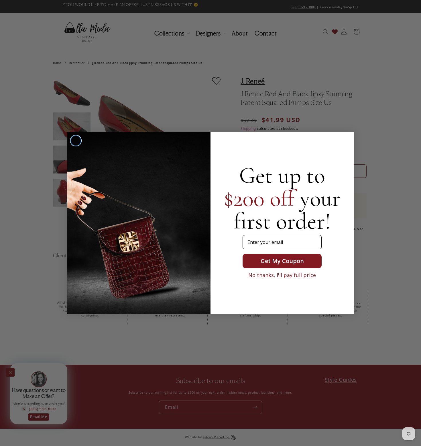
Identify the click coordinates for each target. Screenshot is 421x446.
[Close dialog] (76, 141)
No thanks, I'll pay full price (282, 275)
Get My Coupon (282, 261)
